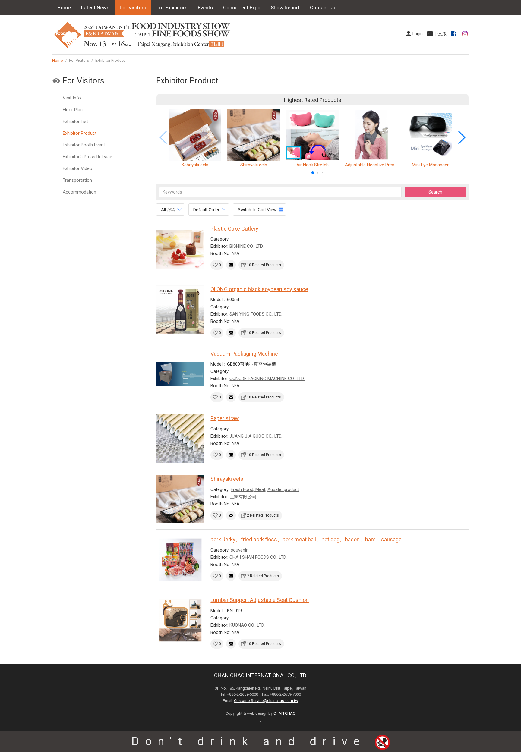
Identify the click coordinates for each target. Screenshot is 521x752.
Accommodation (79, 192)
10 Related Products (264, 265)
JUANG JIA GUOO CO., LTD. (255, 436)
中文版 (440, 33)
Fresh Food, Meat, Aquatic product (265, 489)
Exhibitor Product (79, 133)
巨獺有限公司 (243, 496)
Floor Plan (73, 109)
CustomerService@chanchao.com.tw (266, 700)
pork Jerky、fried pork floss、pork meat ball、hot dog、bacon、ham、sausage (306, 539)
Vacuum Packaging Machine (244, 354)
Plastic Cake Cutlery (234, 228)
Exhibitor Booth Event (84, 145)
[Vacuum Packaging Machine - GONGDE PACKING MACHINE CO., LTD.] (180, 374)
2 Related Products (263, 515)
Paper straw (224, 418)
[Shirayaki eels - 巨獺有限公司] (180, 499)
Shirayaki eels (226, 479)
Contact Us (322, 8)
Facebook (454, 33)
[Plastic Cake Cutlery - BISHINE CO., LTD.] (180, 249)
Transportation (77, 180)
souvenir (239, 550)
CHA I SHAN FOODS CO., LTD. (258, 557)
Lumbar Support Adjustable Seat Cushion (259, 600)
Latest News (95, 8)
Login (417, 33)
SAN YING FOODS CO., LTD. (255, 314)
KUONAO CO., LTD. (247, 625)
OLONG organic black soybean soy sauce (259, 289)
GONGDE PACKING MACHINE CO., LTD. (267, 378)
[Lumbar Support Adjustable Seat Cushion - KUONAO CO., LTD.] (180, 620)
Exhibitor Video (77, 168)
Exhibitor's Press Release (87, 156)
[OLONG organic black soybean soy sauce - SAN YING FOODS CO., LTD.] (180, 309)
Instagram (465, 33)
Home (64, 8)
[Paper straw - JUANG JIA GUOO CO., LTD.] (180, 438)
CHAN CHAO (284, 713)
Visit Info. (72, 98)
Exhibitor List (75, 121)
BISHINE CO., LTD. (246, 246)
